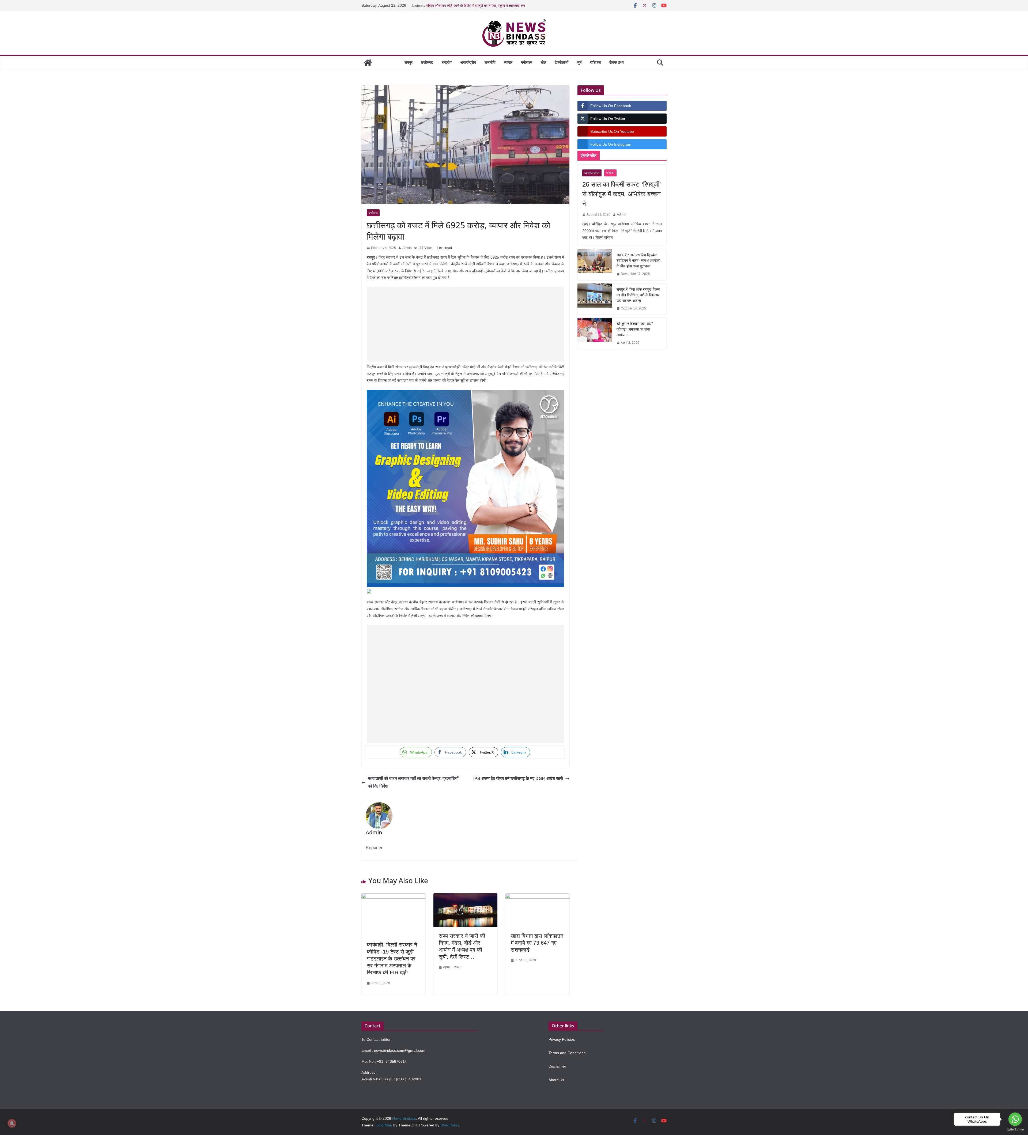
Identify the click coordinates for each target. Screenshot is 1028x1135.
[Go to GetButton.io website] (1015, 1129)
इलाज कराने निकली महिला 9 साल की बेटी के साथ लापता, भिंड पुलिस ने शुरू (476, 3)
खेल (543, 62)
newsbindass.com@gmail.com (399, 1050)
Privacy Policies (562, 1039)
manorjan (591, 172)
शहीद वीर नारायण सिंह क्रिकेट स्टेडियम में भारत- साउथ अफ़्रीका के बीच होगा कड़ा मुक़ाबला (638, 260)
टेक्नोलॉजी (561, 62)
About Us (556, 1080)
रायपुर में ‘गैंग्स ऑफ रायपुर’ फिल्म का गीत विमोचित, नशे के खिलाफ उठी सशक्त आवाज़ (638, 295)
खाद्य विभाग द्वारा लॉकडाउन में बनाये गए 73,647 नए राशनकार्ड (537, 943)
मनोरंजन (526, 62)
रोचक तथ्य (616, 62)
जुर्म (579, 62)
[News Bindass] (367, 62)
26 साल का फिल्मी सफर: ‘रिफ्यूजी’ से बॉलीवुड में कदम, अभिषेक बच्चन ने (621, 194)
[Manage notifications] (11, 1123)
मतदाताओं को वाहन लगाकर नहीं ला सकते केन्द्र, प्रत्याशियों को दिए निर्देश (413, 782)
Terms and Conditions (567, 1053)
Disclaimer (557, 1066)
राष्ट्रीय (447, 62)
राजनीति (490, 62)
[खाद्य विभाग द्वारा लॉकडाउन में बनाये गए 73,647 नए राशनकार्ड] (537, 897)
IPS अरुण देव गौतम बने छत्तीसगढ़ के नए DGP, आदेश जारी (518, 778)
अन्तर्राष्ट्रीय (468, 62)
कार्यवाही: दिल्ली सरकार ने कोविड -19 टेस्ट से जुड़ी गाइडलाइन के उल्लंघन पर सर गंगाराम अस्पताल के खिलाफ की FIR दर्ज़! (392, 958)
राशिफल (595, 62)
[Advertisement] (465, 324)
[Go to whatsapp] (1015, 1119)
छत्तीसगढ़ (427, 62)
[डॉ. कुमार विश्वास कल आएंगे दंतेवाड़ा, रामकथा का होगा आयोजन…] (594, 333)
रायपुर (409, 62)
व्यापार (508, 62)
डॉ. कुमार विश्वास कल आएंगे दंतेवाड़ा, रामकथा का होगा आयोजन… (635, 329)
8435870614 (396, 1061)
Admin (407, 248)
